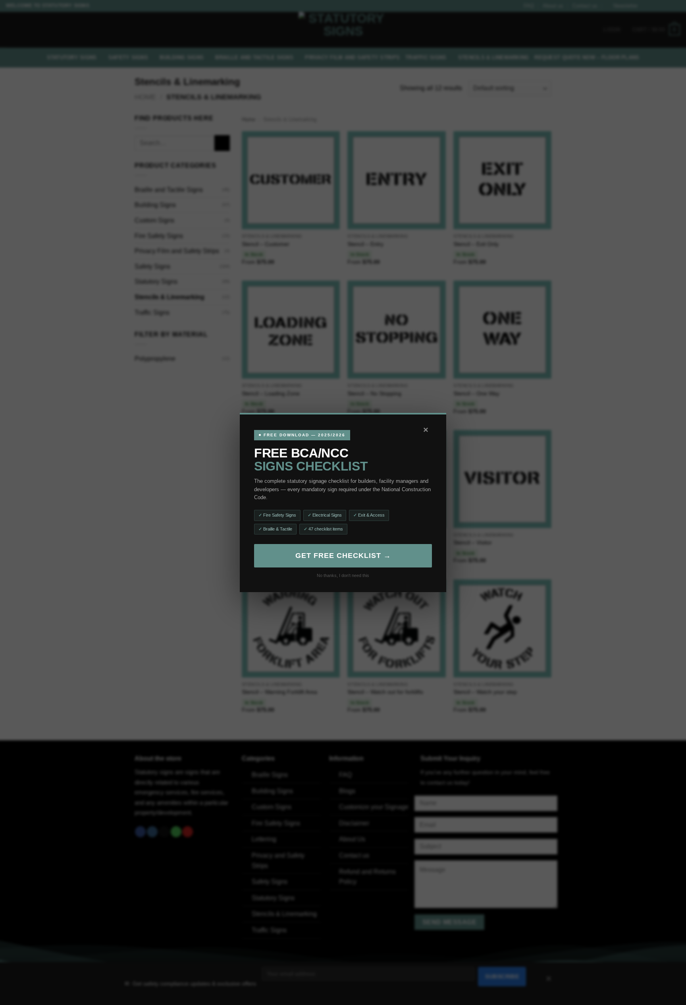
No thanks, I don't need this (343, 575)
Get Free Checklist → (343, 556)
